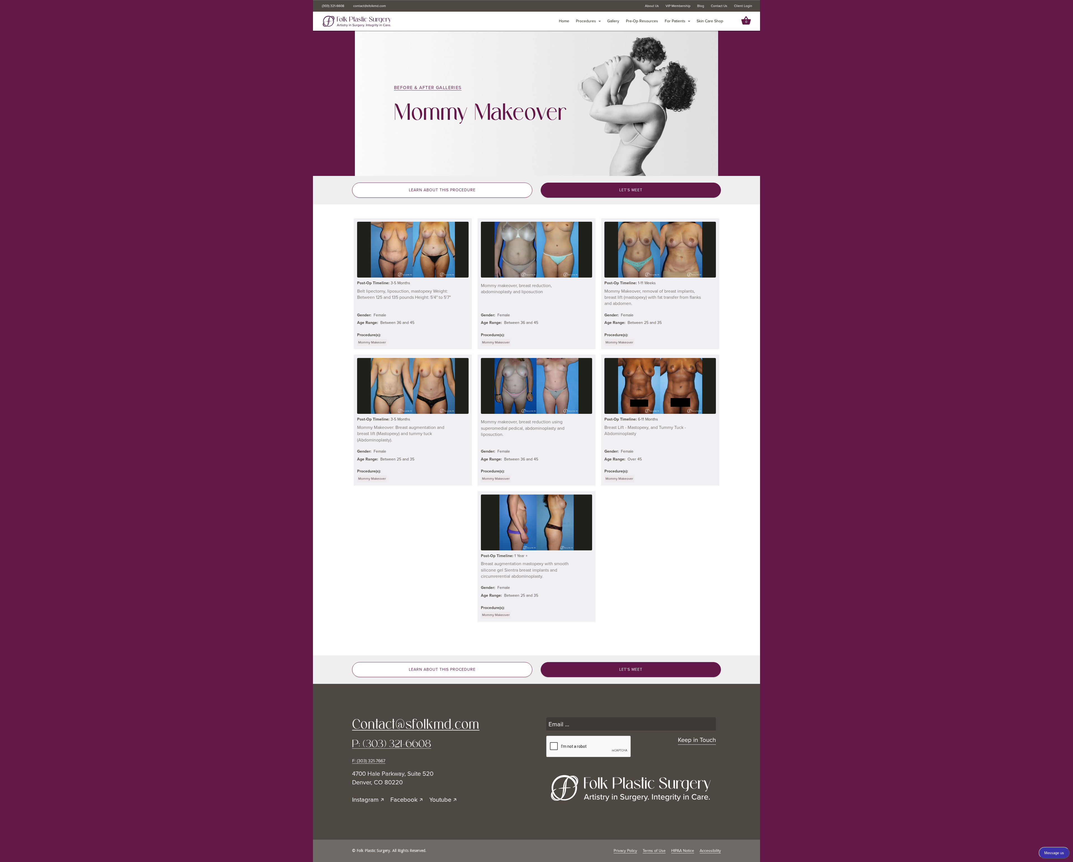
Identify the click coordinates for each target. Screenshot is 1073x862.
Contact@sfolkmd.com (415, 724)
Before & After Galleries (428, 87)
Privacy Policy (625, 850)
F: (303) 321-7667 (368, 761)
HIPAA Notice (682, 850)
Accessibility (710, 850)
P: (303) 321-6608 (391, 744)
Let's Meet (630, 190)
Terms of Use (654, 850)
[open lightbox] (412, 250)
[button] (588, 21)
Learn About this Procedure (442, 190)
